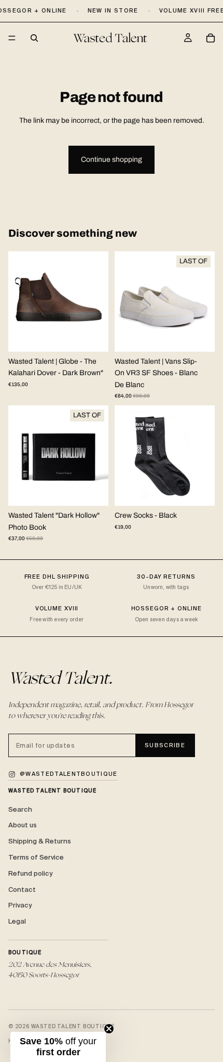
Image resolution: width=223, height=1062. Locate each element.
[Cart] (210, 38)
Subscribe (165, 745)
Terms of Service (36, 857)
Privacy (20, 905)
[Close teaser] (109, 1028)
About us (22, 825)
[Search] (34, 38)
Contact (22, 889)
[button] (58, 1047)
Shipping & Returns (39, 841)
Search (20, 809)
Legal (17, 921)
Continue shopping (111, 159)
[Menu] (12, 38)
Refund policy (30, 873)
